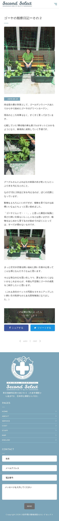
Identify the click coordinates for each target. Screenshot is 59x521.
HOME (5, 411)
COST (4, 426)
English (6, 440)
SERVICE (6, 421)
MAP (4, 435)
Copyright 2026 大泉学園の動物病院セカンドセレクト (29, 514)
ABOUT (5, 416)
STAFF (5, 430)
